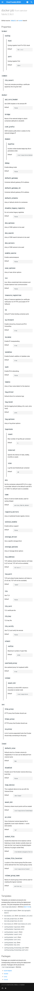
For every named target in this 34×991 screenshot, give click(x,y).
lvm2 (5, 977)
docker (6, 974)
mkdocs (16, 984)
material (22, 984)
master (20, 20)
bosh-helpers (8, 971)
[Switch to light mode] (27, 2)
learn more (27, 907)
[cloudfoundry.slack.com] (5, 988)
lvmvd (6, 979)
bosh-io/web (10, 984)
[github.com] (2, 988)
